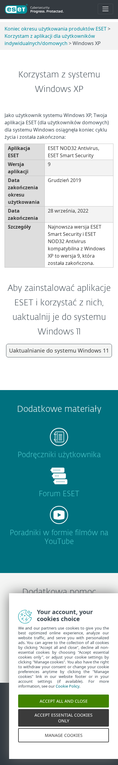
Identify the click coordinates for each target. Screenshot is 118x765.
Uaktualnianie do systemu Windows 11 (59, 350)
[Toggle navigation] (105, 9)
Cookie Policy (67, 693)
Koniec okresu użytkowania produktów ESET (56, 28)
